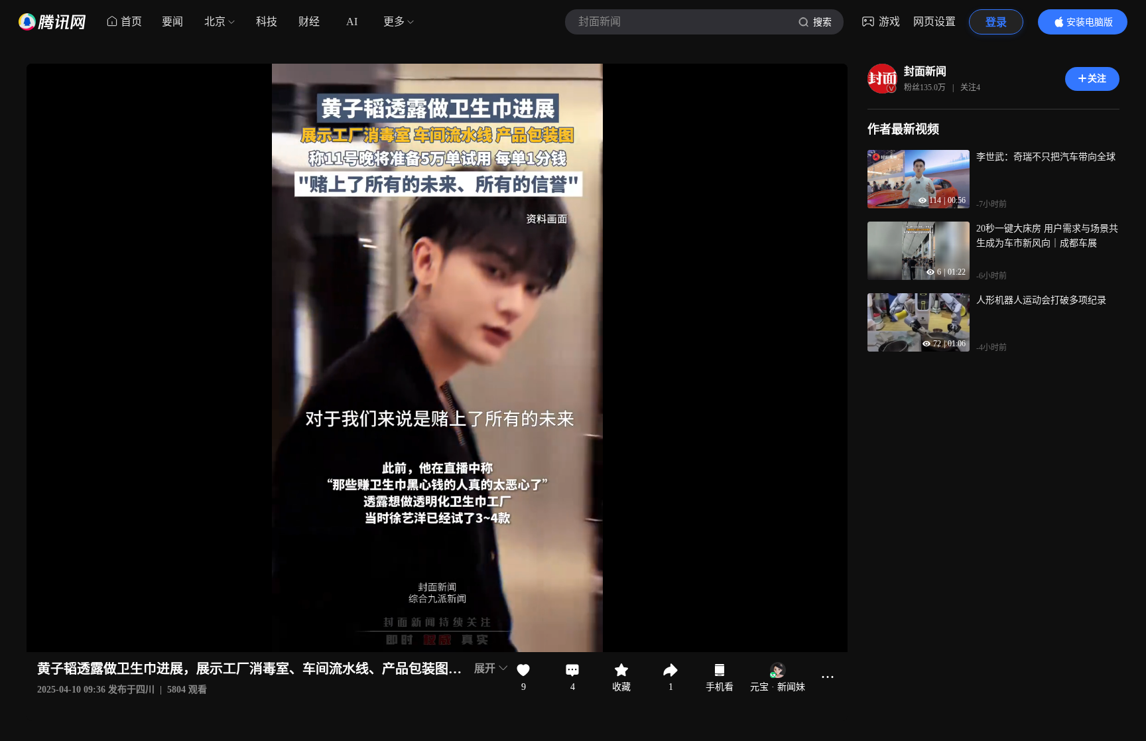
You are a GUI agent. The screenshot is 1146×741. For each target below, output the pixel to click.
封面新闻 (925, 71)
